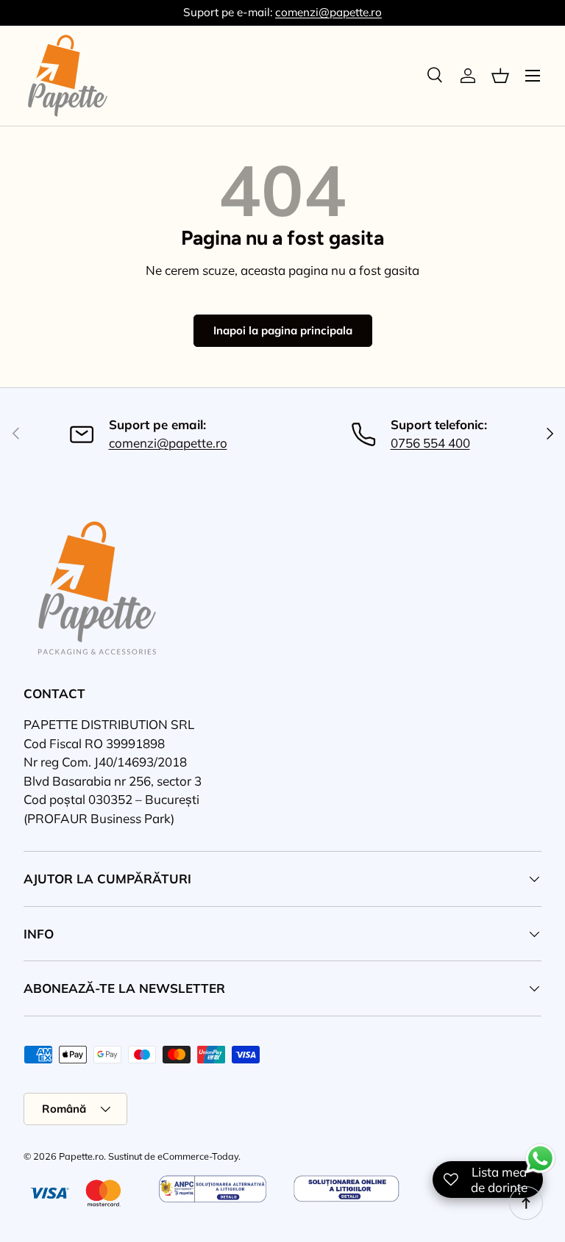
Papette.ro (81, 1156)
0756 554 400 (430, 443)
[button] (500, 76)
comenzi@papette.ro (328, 12)
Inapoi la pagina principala (282, 330)
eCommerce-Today (197, 1156)
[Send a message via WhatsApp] (540, 1158)
